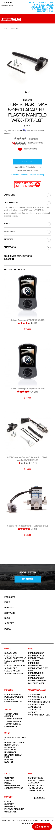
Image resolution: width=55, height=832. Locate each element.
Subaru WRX (10, 653)
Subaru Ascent (12, 671)
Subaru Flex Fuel (13, 673)
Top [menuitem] (5, 29)
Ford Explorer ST (38, 681)
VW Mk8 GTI (34, 699)
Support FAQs (35, 778)
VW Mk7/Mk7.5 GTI (37, 697)
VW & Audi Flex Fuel (39, 715)
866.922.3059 (7, 5)
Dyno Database (12, 786)
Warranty (9, 807)
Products (9, 597)
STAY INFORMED (27, 579)
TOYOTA (7, 710)
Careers (9, 780)
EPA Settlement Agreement (37, 781)
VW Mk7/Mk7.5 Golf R (39, 702)
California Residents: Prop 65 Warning (27, 175)
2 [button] (29, 92)
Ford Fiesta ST (36, 656)
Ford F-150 (33, 663)
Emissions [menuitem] (14, 29)
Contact (8, 801)
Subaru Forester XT (15, 658)
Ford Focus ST (36, 653)
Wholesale (10, 812)
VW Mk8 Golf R (36, 705)
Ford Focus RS (36, 678)
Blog (7, 618)
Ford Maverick (36, 673)
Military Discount (14, 809)
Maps (7, 602)
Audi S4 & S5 (34, 707)
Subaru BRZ (10, 668)
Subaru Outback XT (14, 666)
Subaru (7, 259)
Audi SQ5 (32, 712)
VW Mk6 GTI (34, 694)
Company (9, 778)
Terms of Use (35, 788)
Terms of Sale (36, 790)
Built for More (36, 683)
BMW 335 (8, 760)
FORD (30, 649)
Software (9, 613)
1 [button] (26, 92)
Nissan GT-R (10, 752)
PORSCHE (8, 690)
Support (9, 623)
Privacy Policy (36, 785)
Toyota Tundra (12, 724)
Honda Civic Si (11, 745)
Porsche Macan (12, 694)
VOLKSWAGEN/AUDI (37, 690)
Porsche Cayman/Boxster (13, 700)
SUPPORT (8, 3)
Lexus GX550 (10, 726)
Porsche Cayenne (13, 697)
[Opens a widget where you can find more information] (42, 827)
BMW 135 (8, 762)
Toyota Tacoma (12, 721)
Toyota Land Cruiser (11, 715)
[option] (27, 64)
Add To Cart (27, 162)
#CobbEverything (13, 788)
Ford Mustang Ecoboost (36, 659)
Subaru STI (10, 656)
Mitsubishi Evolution (10, 748)
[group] (49, 195)
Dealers (8, 607)
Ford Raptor (35, 666)
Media (7, 629)
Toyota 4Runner (13, 719)
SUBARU (7, 649)
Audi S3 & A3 (34, 710)
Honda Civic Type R (14, 742)
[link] (27, 138)
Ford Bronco (35, 676)
